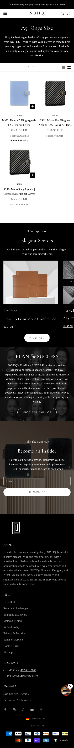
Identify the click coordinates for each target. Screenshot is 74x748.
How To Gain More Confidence (29, 318)
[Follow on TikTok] (41, 710)
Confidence (10, 310)
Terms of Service (13, 639)
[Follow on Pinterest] (23, 710)
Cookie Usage (11, 645)
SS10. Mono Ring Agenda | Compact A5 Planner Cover (19, 191)
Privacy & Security (14, 633)
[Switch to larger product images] (63, 67)
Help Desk (9, 602)
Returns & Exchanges (15, 608)
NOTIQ (19, 115)
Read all (8, 327)
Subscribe (37, 492)
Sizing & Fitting (12, 620)
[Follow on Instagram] (14, 710)
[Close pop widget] (70, 686)
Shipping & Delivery (15, 614)
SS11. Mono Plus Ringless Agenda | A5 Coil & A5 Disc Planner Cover (54, 123)
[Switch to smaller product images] (69, 67)
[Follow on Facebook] (5, 710)
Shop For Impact (37, 412)
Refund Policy (11, 627)
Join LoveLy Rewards (16, 693)
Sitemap (8, 652)
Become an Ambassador (17, 700)
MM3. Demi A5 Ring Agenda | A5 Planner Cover (19, 122)
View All (37, 337)
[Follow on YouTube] (32, 710)
